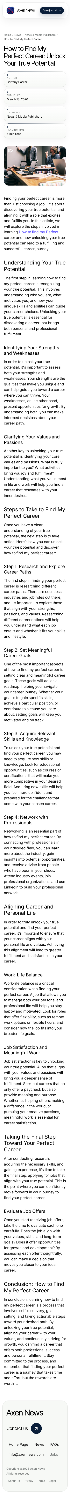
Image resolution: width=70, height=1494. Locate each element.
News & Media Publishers (40, 34)
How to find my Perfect (38, 232)
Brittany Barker (17, 82)
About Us (14, 1480)
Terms (41, 1480)
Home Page (18, 1444)
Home (7, 34)
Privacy (28, 1480)
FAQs (54, 1444)
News (17, 34)
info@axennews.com (26, 1454)
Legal (52, 1480)
